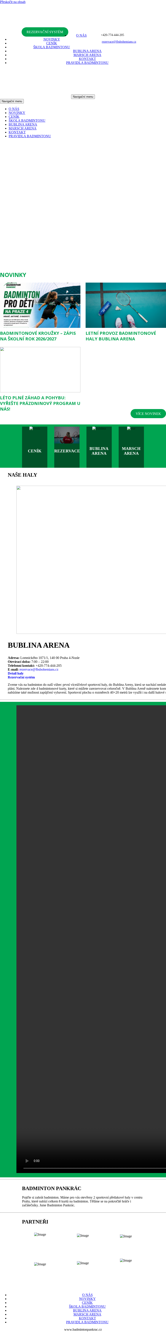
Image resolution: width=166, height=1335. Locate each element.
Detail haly (16, 673)
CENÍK (51, 43)
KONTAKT (87, 59)
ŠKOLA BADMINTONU (51, 47)
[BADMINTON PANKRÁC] (83, 28)
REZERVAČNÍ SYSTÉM (45, 32)
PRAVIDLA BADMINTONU (87, 63)
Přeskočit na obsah (13, 2)
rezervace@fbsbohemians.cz (38, 669)
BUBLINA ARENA (87, 51)
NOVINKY (51, 39)
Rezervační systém (21, 677)
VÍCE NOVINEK (148, 414)
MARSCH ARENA (87, 55)
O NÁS (81, 35)
